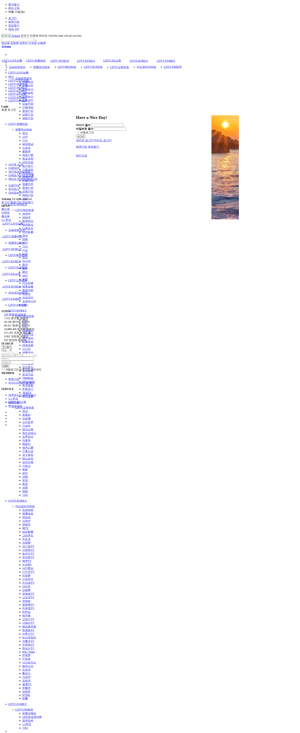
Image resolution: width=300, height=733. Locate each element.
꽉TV (25, 528)
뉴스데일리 (29, 637)
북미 (25, 272)
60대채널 (27, 144)
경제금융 (27, 345)
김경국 (26, 669)
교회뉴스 (27, 96)
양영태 (26, 601)
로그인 (12, 18)
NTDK (26, 695)
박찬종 (26, 615)
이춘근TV (28, 633)
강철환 (26, 590)
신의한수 (27, 579)
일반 (25, 473)
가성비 (26, 425)
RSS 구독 (14, 8)
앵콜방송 (27, 513)
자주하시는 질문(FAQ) (22, 395)
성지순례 (27, 462)
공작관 (26, 680)
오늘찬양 (27, 103)
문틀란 (26, 687)
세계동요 (27, 224)
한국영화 (27, 385)
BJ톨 (25, 698)
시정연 (26, 520)
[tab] (150, 224)
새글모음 (13, 402)
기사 (25, 140)
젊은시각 (27, 666)
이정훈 (26, 575)
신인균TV (28, 571)
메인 (11, 76)
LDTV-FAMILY (17, 704)
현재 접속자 (15, 314)
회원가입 (13, 21)
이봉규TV (28, 641)
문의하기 (13, 189)
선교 (25, 250)
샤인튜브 (27, 568)
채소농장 (27, 458)
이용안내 (13, 185)
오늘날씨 (27, 92)
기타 (25, 495)
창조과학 (27, 158)
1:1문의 (26, 724)
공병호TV (28, 593)
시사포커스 (29, 662)
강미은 (26, 586)
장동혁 (14, 42)
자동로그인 (87, 132)
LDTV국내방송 (93, 66)
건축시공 (27, 451)
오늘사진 (27, 85)
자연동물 (27, 231)
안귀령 (32, 42)
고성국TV (28, 597)
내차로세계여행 (32, 716)
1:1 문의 (13, 398)
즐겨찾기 (13, 4)
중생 (25, 484)
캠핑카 (26, 444)
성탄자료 (27, 162)
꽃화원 (26, 151)
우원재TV (28, 644)
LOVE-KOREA (17, 500)
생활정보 (27, 352)
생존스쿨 (27, 447)
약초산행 (27, 155)
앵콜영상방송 (23, 129)
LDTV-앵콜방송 (18, 124)
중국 (25, 264)
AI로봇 (26, 418)
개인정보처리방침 (19, 171)
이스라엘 (27, 282)
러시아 (26, 261)
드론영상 (27, 436)
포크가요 (27, 374)
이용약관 (13, 168)
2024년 (26, 217)
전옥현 (26, 655)
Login (5, 366)
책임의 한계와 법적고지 (23, 179)
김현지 (23, 42)
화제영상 (27, 221)
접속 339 (13, 29)
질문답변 (27, 720)
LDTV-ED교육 (112, 60)
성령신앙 (27, 114)
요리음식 (27, 367)
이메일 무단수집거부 (21, 175)
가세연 (26, 677)
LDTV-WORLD (17, 204)
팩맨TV (27, 560)
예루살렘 (27, 286)
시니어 (26, 348)
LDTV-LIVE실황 (18, 72)
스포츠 (26, 147)
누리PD (26, 564)
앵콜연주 (27, 184)
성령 (25, 487)
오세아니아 (29, 301)
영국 (25, 257)
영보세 (26, 517)
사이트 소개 (15, 164)
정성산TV (28, 648)
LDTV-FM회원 (24, 709)
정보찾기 (13, 25)
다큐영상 (27, 228)
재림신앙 (27, 118)
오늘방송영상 (23, 78)
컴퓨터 (26, 414)
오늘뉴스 (27, 89)
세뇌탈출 (27, 531)
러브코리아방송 (25, 506)
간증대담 (27, 107)
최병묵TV (28, 604)
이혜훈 (42, 42)
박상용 (5, 42)
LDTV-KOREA (17, 310)
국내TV (27, 392)
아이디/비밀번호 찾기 (21, 382)
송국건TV (28, 553)
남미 (25, 275)
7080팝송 (27, 378)
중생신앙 (27, 110)
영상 (25, 133)
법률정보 (27, 341)
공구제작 (27, 454)
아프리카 (27, 297)
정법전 (26, 524)
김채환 (26, 542)
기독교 (26, 465)
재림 (25, 491)
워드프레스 (29, 433)
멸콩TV (27, 684)
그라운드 (27, 535)
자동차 (26, 440)
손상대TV (28, 582)
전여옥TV (28, 557)
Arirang (15, 35)
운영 (25, 480)
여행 (25, 476)
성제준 (26, 691)
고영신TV (28, 619)
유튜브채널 (29, 713)
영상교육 (27, 429)
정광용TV (28, 630)
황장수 (26, 673)
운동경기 (27, 388)
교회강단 (27, 100)
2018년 (26, 213)
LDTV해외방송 (24, 210)
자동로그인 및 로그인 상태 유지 (23, 369)
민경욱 (26, 658)
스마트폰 (27, 422)
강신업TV (28, 546)
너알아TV (28, 622)
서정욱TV (28, 550)
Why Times (28, 651)
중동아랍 (27, 290)
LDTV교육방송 (24, 407)
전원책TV (28, 608)
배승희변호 (29, 626)
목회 (25, 469)
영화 (25, 239)
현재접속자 (15, 406)
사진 (25, 136)
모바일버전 (15, 192)
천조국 (26, 539)
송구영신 (27, 166)
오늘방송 (27, 509)
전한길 (26, 611)
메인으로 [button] (81, 155)
